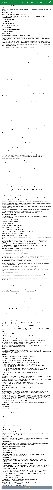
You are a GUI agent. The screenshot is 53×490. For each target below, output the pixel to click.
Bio (23, 2)
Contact (41, 2)
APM (37, 2)
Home (19, 2)
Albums (27, 2)
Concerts (33, 2)
